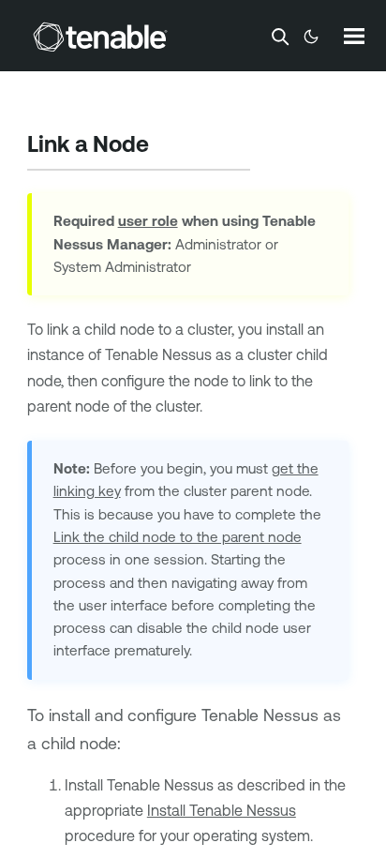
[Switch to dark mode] (311, 37)
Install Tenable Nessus (221, 810)
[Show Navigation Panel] (354, 35)
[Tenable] (100, 36)
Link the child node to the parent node (177, 537)
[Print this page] (165, 146)
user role (148, 221)
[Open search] (280, 36)
